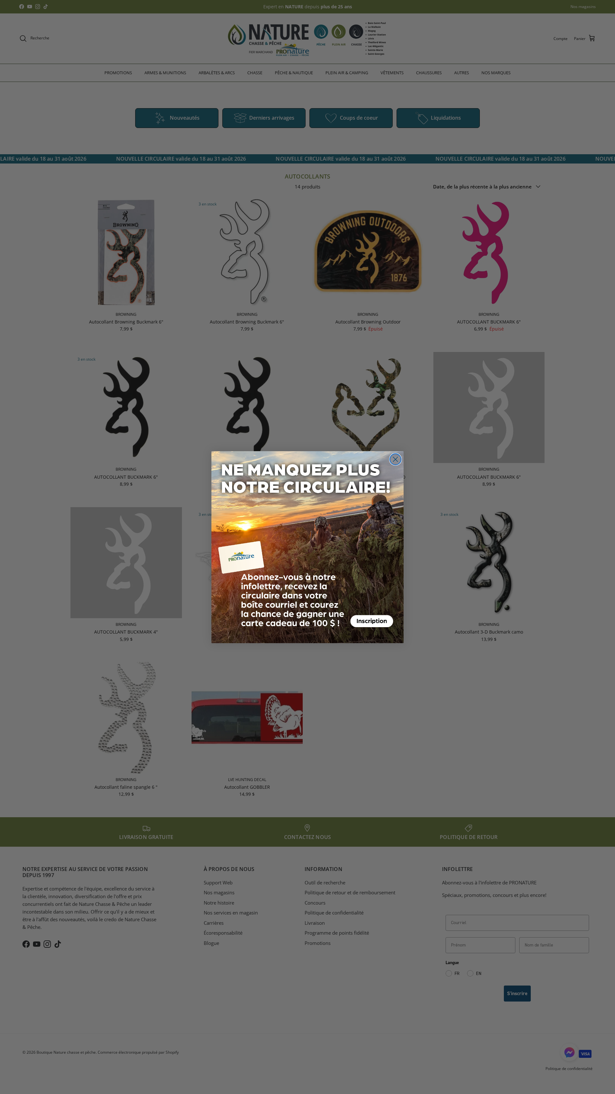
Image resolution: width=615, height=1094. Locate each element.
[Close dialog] (395, 459)
